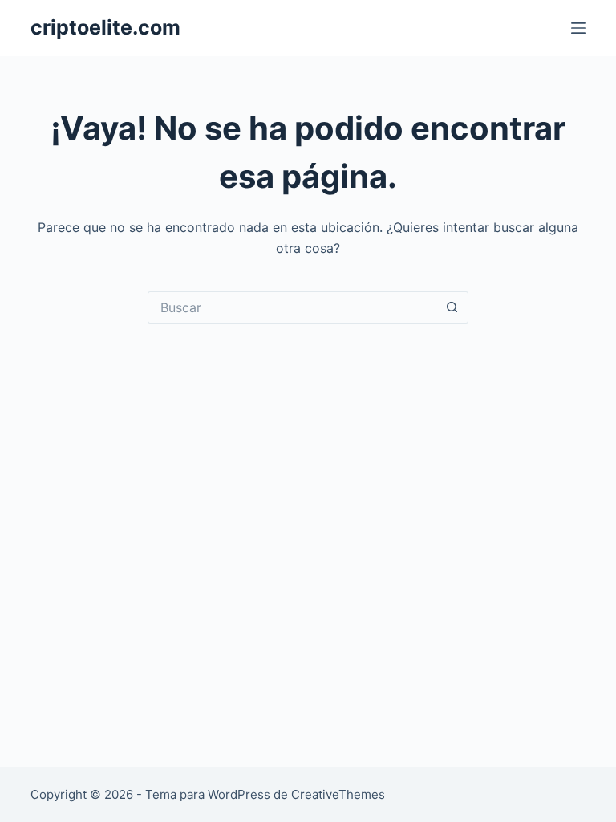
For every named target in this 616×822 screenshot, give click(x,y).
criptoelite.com (105, 27)
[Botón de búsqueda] (452, 307)
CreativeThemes (338, 794)
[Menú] (578, 28)
